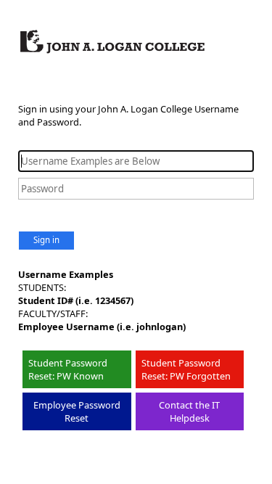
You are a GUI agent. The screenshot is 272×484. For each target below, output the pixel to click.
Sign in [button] (46, 239)
